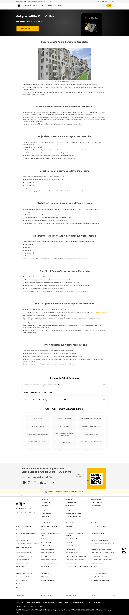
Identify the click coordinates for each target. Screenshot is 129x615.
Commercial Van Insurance (73, 545)
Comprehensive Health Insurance (100, 580)
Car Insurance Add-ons (22, 590)
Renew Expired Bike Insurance (49, 559)
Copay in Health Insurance (98, 536)
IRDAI (88, 602)
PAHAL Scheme (64, 426)
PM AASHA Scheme (64, 442)
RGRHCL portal (101, 312)
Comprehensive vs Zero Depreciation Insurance (76, 534)
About (18, 508)
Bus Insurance (69, 542)
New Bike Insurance (46, 566)
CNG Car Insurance (21, 529)
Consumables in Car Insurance (24, 536)
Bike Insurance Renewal (47, 529)
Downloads (19, 602)
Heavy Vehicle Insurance (72, 563)
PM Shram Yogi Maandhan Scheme (91, 426)
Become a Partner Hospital (73, 513)
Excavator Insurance (71, 552)
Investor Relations (32, 1)
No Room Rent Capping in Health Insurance (102, 552)
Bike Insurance (46, 505)
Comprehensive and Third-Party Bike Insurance (51, 534)
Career (30, 508)
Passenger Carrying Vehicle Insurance (76, 556)
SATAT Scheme (37, 418)
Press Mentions (69, 511)
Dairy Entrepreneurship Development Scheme (90, 442)
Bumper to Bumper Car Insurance (25, 577)
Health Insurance (47, 511)
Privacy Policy (97, 602)
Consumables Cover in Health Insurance (101, 556)
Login (109, 5)
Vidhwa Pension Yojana (91, 434)
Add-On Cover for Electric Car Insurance (26, 533)
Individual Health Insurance (98, 529)
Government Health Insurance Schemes (101, 559)
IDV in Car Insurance (21, 584)
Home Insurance (46, 516)
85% (96, 119)
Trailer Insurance (70, 549)
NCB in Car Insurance (21, 587)
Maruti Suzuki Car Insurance (23, 526)
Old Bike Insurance (46, 570)
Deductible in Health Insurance (99, 526)
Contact (23, 508)
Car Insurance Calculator (22, 563)
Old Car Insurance (21, 570)
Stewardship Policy (77, 602)
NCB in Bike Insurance (47, 577)
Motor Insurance (70, 526)
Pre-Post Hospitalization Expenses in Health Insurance (103, 544)
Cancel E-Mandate (70, 502)
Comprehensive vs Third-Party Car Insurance (25, 548)
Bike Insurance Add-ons (47, 580)
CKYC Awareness (70, 508)
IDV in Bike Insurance (46, 573)
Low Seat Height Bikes (47, 545)
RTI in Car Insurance (21, 580)
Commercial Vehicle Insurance (50, 508)
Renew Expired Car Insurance (24, 573)
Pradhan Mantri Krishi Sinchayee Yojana (38, 442)
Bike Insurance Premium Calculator (50, 563)
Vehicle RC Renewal (71, 538)
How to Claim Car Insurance (23, 552)
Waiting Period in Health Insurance (100, 577)
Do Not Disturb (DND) (33, 602)
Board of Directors (96, 502)
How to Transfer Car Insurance (24, 556)
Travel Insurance (46, 513)
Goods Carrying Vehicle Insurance (75, 559)
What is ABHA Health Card (98, 563)
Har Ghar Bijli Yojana (38, 426)
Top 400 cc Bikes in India (47, 549)
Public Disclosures (96, 505)
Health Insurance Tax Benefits (99, 573)
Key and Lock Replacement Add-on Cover (27, 543)
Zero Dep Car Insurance (22, 559)
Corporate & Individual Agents (74, 516)
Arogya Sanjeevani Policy (98, 533)
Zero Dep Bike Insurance (47, 556)
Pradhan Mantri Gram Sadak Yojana (37, 434)
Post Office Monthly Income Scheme (91, 418)
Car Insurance (46, 502)
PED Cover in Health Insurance (99, 570)
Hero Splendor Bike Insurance (49, 526)
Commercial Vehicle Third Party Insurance (77, 566)
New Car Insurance (21, 566)
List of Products (69, 505)
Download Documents (97, 508)
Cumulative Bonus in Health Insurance (101, 549)
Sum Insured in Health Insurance (99, 540)
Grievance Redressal (21, 1)
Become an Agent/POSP (44, 1)
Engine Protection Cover (22, 540)
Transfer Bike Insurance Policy (49, 542)
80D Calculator (95, 566)
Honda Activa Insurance (47, 552)
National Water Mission (64, 418)
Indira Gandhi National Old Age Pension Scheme (64, 434)
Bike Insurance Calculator (47, 538)
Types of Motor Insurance (72, 529)
